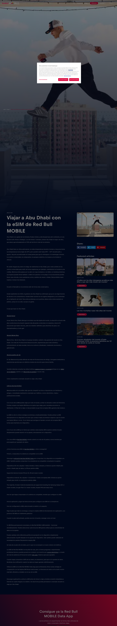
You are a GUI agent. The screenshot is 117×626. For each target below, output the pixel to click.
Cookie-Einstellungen (43, 79)
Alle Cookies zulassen (74, 79)
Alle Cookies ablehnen (63, 79)
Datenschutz (71, 70)
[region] (59, 73)
